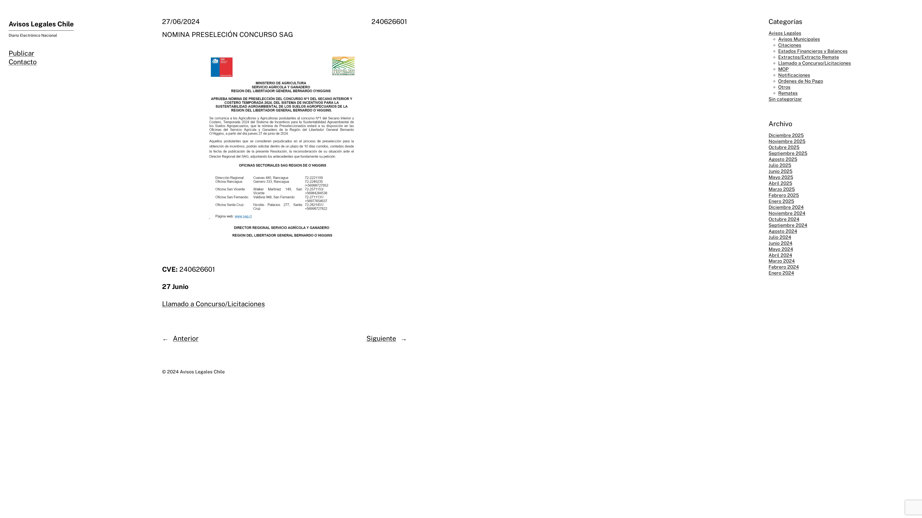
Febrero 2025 (784, 195)
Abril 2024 (780, 255)
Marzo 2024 (782, 261)
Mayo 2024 (781, 249)
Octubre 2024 (784, 219)
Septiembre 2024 (788, 225)
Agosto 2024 (783, 231)
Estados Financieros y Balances (813, 51)
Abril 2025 (780, 183)
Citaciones (789, 45)
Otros (784, 87)
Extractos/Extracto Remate (808, 57)
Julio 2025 (780, 165)
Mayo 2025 (781, 177)
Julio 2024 (780, 237)
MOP (783, 69)
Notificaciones (794, 75)
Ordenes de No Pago (800, 81)
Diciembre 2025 (786, 135)
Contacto (23, 62)
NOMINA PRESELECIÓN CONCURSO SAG (227, 34)
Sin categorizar (785, 99)
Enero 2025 (781, 201)
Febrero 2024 (784, 267)
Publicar (21, 53)
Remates (788, 93)
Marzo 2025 (782, 189)
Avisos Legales (785, 33)
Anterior (186, 338)
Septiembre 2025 (788, 153)
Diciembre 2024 (786, 207)
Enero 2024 (781, 273)
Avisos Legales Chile (41, 24)
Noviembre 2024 (787, 213)
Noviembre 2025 (787, 141)
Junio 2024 (780, 243)
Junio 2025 (780, 171)
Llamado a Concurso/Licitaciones (213, 304)
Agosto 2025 (783, 159)
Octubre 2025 (784, 147)
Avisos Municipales (799, 39)
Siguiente (381, 338)
